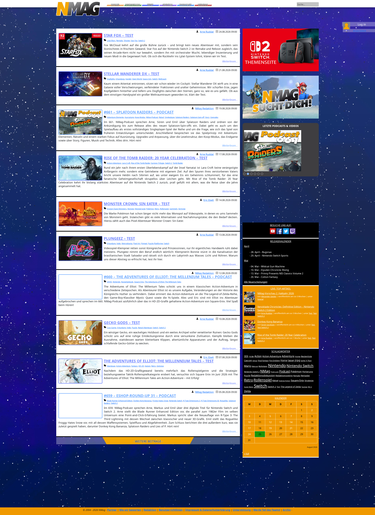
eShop (255, 361)
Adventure (288, 356)
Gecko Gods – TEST (122, 322)
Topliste (304, 387)
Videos (203, 5)
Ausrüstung (129, 117)
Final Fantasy (263, 360)
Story (207, 117)
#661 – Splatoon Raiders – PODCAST (139, 111)
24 (249, 434)
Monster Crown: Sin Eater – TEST (137, 203)
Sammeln (173, 209)
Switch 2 (141, 40)
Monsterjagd (140, 209)
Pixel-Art (136, 243)
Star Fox (134, 40)
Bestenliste (306, 356)
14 (291, 422)
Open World (137, 79)
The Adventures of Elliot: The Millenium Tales (163, 282)
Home (115, 5)
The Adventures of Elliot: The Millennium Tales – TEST (159, 360)
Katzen (147, 366)
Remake (119, 40)
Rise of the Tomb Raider (140, 163)
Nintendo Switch (175, 400)
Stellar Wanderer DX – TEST (131, 73)
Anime (297, 356)
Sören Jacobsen (268, 324)
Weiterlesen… (230, 61)
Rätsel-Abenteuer (145, 327)
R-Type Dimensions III (210, 400)
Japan (291, 360)
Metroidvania (127, 243)
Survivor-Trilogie (157, 163)
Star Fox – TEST (118, 35)
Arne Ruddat (207, 31)
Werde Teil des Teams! (266, 510)
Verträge (181, 209)
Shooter (127, 40)
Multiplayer (263, 366)
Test (150, 5)
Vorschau (132, 5)
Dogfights (111, 79)
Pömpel (144, 243)
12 (270, 422)
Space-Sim (147, 79)
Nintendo (116, 282)
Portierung (307, 371)
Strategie (309, 380)
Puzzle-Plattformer (155, 243)
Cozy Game (111, 327)
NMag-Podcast (152, 117)
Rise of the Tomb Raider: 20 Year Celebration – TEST (155, 157)
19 (270, 428)
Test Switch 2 (263, 327)
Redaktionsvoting (284, 375)
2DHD (109, 282)
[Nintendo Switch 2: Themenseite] (281, 49)
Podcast (185, 5)
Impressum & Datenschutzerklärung (207, 510)
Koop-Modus (140, 117)
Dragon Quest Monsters (117, 209)
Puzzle (134, 327)
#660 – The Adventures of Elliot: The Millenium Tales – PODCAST (168, 276)
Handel (128, 79)
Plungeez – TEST (119, 238)
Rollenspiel (164, 209)
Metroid (255, 366)
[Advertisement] (281, 201)
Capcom (248, 360)
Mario (247, 366)
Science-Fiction (284, 381)
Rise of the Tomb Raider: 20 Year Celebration (281, 335)
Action (258, 356)
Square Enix (139, 282)
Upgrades (214, 117)
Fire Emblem (274, 360)
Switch (154, 79)
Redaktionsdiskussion (263, 375)
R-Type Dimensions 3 (191, 400)
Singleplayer (170, 117)
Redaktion (150, 510)
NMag (265, 371)
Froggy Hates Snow (160, 400)
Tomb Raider (178, 163)
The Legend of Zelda (291, 386)
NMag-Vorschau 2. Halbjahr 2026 (275, 293)
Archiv (287, 510)
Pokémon (150, 209)
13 (280, 422)
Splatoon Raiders (182, 117)
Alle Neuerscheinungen (255, 282)
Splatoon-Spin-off (197, 117)
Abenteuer (111, 366)
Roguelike (224, 400)
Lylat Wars (111, 40)
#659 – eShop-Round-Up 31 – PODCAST (140, 395)
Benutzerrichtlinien (171, 510)
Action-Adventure (114, 163)
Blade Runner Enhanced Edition (119, 400)
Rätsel (161, 117)
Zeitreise (160, 366)
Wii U (310, 387)
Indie (119, 243)
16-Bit (251, 356)
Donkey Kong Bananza (142, 400)
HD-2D (141, 366)
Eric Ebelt (208, 200)
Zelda (247, 391)
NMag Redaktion (204, 108)
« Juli (246, 453)
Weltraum (162, 79)
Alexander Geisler (268, 296)
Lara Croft (126, 163)
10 (249, 422)
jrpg (297, 360)
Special (168, 5)
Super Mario (248, 387)
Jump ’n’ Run (306, 360)
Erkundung (120, 79)
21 (291, 428)
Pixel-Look (275, 372)
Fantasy (134, 366)
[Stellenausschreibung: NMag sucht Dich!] (281, 97)
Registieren (359, 30)
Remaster (305, 375)
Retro (157, 209)
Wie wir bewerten (130, 510)
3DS (246, 356)
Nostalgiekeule (127, 282)
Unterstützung (242, 510)
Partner (112, 510)
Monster (130, 209)
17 (249, 428)
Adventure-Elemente (115, 117)
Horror (284, 360)
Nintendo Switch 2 (252, 372)
